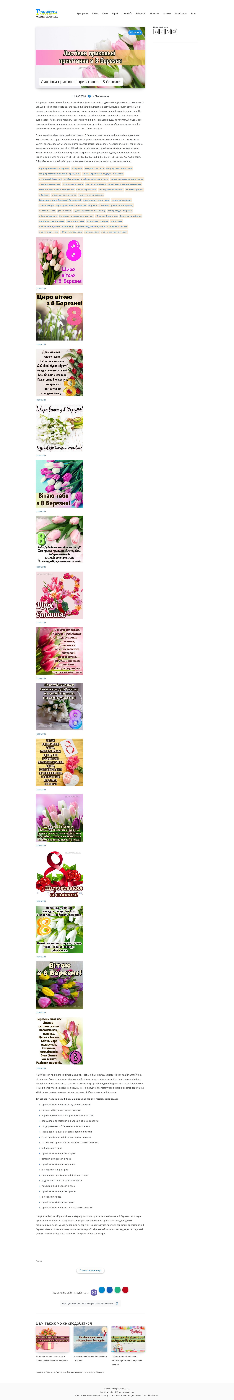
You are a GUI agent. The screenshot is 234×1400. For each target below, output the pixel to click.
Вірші (115, 13)
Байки (95, 13)
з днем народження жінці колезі (127, 179)
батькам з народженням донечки (76, 216)
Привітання (181, 13)
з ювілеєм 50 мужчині (50, 179)
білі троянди (114, 211)
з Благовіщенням (48, 216)
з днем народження (86, 189)
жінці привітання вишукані (53, 174)
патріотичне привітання (91, 195)
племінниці (68, 226)
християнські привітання (96, 200)
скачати (41, 288)
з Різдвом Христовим (106, 216)
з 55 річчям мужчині (49, 226)
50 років (92, 205)
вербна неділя (71, 179)
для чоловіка (64, 211)
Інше (193, 13)
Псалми (167, 13)
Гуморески (82, 13)
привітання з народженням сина (124, 184)
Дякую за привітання (131, 216)
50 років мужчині (134, 189)
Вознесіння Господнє (97, 221)
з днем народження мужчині (90, 226)
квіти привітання (75, 221)
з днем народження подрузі (96, 174)
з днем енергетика (48, 232)
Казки (105, 13)
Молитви (154, 13)
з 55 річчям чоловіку (71, 232)
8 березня (77, 168)
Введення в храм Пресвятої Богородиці (60, 200)
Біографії (141, 13)
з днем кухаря (46, 205)
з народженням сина (49, 184)
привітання (116, 221)
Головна (39, 1372)
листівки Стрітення (96, 184)
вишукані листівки (94, 168)
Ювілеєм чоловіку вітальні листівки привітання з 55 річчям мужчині (126, 1360)
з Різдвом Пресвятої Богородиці (116, 205)
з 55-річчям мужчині (73, 184)
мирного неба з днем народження (56, 189)
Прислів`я (127, 13)
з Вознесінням (91, 232)
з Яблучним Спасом (117, 226)
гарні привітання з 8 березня (54, 168)
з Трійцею (44, 195)
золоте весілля (47, 211)
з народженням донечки (111, 189)
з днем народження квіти (114, 232)
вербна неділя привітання (94, 179)
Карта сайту (110, 1389)
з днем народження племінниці (89, 211)
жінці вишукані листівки (51, 221)
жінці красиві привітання (119, 168)
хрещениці (74, 174)
